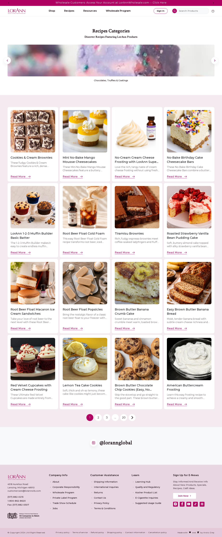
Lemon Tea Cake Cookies (83, 385)
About (56, 481)
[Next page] (132, 417)
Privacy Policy (101, 503)
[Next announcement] (213, 3)
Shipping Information (105, 481)
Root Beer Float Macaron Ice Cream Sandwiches (33, 311)
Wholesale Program (63, 492)
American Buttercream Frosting (185, 387)
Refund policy (97, 532)
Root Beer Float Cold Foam (84, 233)
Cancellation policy (157, 532)
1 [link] (89, 417)
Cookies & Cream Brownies (31, 157)
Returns (98, 492)
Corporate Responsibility (66, 487)
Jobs (55, 508)
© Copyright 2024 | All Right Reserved (26, 532)
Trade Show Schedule (64, 503)
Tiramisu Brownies (129, 233)
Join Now (183, 495)
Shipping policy (114, 532)
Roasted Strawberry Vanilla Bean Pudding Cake (188, 236)
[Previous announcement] (8, 3)
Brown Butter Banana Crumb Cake (132, 311)
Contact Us (100, 497)
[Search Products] (174, 11)
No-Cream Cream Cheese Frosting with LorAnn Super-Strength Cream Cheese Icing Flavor (137, 160)
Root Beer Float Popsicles (83, 309)
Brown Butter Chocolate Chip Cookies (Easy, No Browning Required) (134, 388)
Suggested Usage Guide (148, 503)
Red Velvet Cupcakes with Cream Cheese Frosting (31, 387)
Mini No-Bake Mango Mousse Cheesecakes (80, 160)
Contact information (135, 532)
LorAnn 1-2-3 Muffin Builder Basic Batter (32, 236)
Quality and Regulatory (147, 487)
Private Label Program (65, 497)
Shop (52, 10)
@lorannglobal (116, 442)
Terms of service (80, 532)
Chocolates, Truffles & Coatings (111, 80)
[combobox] (190, 11)
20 (123, 417)
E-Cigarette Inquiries (146, 497)
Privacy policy (62, 532)
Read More (18, 176)
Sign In (160, 11)
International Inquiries (106, 487)
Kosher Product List (146, 492)
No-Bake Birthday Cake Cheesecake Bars (185, 160)
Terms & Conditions (105, 508)
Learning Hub (142, 481)
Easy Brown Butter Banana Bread (188, 311)
